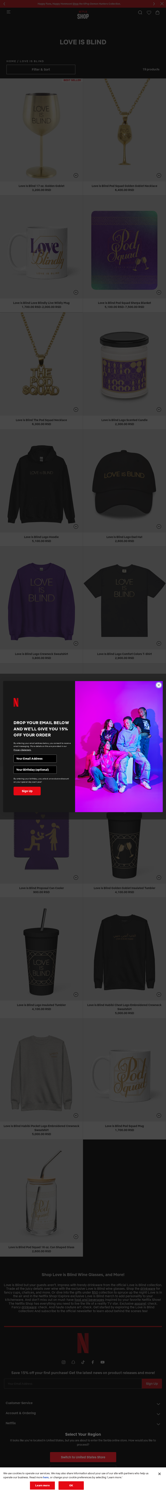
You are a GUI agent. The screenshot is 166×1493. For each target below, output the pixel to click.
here (46, 1477)
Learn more (42, 1485)
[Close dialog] (159, 685)
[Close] (159, 1473)
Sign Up (27, 791)
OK (71, 1485)
